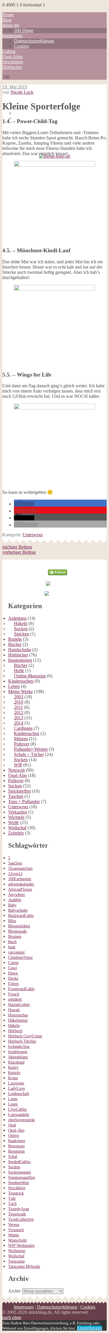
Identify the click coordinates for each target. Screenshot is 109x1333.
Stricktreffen (19, 791)
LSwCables (17, 1109)
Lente (12, 1099)
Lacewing (16, 1083)
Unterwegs (33, 534)
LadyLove (16, 1088)
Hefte (19, 670)
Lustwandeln (18, 1114)
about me (10, 25)
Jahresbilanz (18, 1057)
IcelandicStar (19, 1046)
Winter (13, 1235)
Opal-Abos (12, 56)
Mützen (21, 738)
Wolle (13, 822)
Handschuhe (19, 649)
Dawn (13, 973)
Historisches (18, 1015)
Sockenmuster (19, 1172)
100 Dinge (23, 30)
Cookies (21, 46)
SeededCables (19, 1162)
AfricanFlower (20, 889)
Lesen (13, 1104)
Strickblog (16, 1188)
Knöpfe (14, 1073)
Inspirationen (20, 660)
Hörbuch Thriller (22, 1041)
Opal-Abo (17, 775)
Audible (14, 900)
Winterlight (17, 1240)
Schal (12, 1156)
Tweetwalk (17, 1214)
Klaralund (16, 1062)
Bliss (12, 921)
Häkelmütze (18, 1020)
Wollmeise (16, 1251)
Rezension (16, 1151)
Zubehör (16, 832)
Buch (12, 942)
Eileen (13, 983)
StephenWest (18, 1183)
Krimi (13, 1078)
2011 (18, 707)
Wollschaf (17, 827)
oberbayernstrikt (21, 1120)
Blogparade (17, 931)
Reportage (16, 1146)
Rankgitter (16, 1141)
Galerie (9, 51)
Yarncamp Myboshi (24, 1266)
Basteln (15, 639)
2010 (18, 702)
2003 (18, 696)
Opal (12, 1125)
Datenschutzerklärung (34, 40)
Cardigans (23, 728)
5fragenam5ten (20, 868)
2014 (18, 722)
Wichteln (16, 817)
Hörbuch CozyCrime (25, 1036)
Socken (21, 628)
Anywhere (16, 894)
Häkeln (20, 623)
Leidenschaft (18, 1093)
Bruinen (14, 936)
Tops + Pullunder (24, 801)
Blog (6, 19)
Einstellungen (89, 1327)
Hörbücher (12, 67)
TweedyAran (18, 1209)
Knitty (13, 1067)
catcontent (16, 952)
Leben (14, 686)
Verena (13, 1224)
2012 (18, 712)
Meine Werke (20, 691)
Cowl (12, 968)
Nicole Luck (21, 92)
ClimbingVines (20, 957)
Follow (57, 562)
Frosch (13, 994)
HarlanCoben (19, 1004)
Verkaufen (17, 812)
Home (8, 14)
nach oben (11, 1317)
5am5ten (15, 863)
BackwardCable (21, 915)
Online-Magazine (30, 675)
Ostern (13, 1135)
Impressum (12, 35)
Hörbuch (15, 1031)
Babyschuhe (18, 910)
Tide (12, 1198)
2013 (18, 717)
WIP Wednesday (21, 1245)
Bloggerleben (19, 926)
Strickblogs (12, 61)
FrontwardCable (21, 989)
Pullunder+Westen (31, 749)
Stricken (21, 633)
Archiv (14, 1290)
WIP (18, 764)
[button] (24, 503)
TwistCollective (21, 1219)
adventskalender (21, 884)
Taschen (15, 796)
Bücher (15, 644)
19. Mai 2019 (14, 86)
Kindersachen (20, 681)
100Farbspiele (19, 879)
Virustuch (16, 1230)
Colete (13, 963)
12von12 (15, 873)
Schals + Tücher (29, 754)
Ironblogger (18, 1052)
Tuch (12, 1203)
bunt (11, 947)
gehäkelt (15, 999)
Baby (12, 905)
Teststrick (16, 1193)
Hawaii (14, 1010)
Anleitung (17, 618)
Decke (13, 978)
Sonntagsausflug (21, 1177)
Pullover (21, 743)
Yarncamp (16, 1261)
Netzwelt (16, 770)
